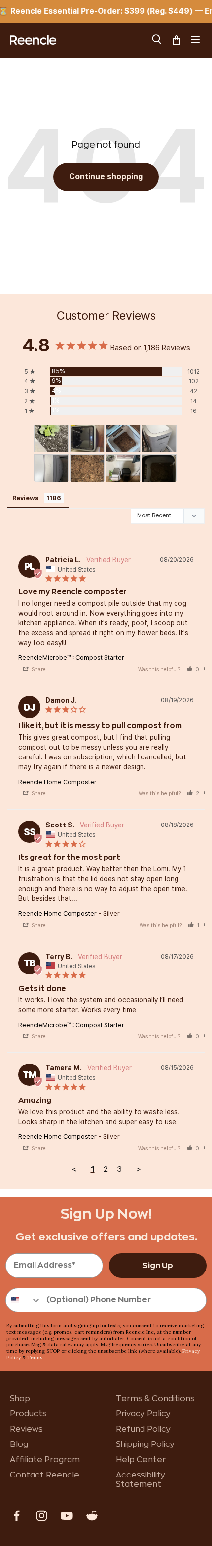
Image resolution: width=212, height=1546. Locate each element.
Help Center (141, 1460)
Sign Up (157, 1266)
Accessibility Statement (140, 1479)
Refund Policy (143, 1429)
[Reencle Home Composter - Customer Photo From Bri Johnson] (51, 438)
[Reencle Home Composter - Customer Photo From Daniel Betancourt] (123, 468)
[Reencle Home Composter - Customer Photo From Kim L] (159, 438)
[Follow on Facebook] (16, 1515)
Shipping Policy (145, 1444)
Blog (19, 1444)
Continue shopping (106, 176)
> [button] (138, 1169)
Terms (34, 1357)
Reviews (26, 1429)
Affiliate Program (45, 1460)
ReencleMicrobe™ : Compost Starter (71, 657)
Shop (20, 1399)
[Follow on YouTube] (66, 1515)
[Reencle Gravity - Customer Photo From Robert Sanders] (87, 438)
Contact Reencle (44, 1475)
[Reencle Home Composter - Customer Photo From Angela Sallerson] (123, 438)
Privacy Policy (143, 1414)
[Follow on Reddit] (92, 1515)
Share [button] (38, 669)
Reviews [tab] (25, 498)
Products (28, 1414)
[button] (193, 669)
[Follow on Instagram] (41, 1515)
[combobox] (23, 1300)
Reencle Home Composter (57, 782)
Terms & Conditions (155, 1399)
